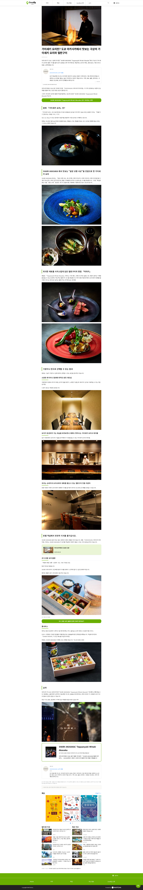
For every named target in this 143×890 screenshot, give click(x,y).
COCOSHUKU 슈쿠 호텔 (56, 73)
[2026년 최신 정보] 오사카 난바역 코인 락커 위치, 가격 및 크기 (62, 830)
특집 (71, 881)
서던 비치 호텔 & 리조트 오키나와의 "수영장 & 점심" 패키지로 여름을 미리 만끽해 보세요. (92, 838)
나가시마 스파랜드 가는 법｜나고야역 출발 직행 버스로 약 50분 (61, 853)
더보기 (97, 793)
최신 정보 (91, 881)
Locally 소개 (111, 881)
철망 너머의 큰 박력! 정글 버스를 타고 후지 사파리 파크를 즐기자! (92, 853)
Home (32, 881)
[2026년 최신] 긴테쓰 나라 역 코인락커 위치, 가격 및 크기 (62, 845)
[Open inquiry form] (138, 885)
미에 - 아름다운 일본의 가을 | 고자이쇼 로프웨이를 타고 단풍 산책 (92, 845)
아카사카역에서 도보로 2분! (62, 548)
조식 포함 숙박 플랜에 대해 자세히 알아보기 (71, 621)
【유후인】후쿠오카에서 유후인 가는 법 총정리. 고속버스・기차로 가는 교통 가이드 (62, 861)
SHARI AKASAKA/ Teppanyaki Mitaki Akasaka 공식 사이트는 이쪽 (71, 100)
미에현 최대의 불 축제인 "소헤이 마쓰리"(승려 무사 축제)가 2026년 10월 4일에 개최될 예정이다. (92, 861)
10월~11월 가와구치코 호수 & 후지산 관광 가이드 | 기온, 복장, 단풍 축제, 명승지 (61, 838)
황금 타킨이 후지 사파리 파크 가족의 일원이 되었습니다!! (92, 830)
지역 (51, 881)
